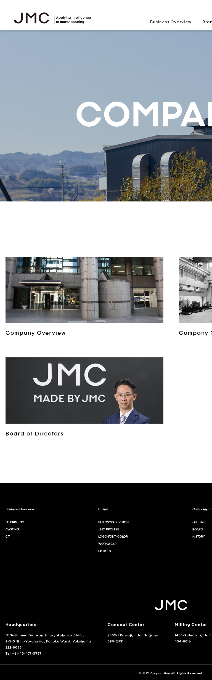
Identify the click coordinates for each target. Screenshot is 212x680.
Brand (103, 509)
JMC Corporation (52, 19)
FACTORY (105, 550)
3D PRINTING (15, 522)
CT (8, 536)
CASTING (12, 529)
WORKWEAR (107, 543)
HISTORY (198, 536)
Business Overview (20, 509)
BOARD (197, 529)
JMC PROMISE (108, 529)
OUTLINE (198, 522)
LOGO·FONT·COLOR (113, 536)
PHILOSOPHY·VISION (113, 522)
